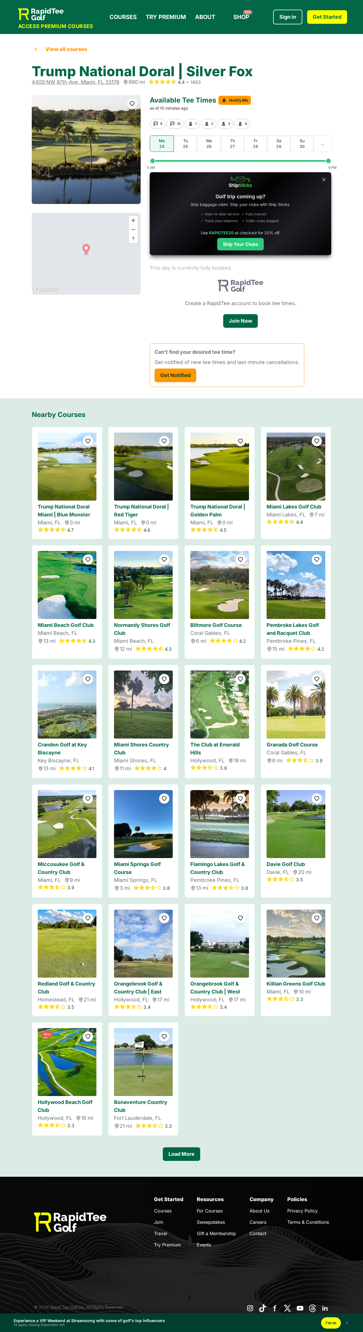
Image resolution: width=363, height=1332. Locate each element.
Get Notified (175, 375)
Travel (160, 1233)
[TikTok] (263, 1308)
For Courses (210, 1211)
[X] (288, 1308)
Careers (258, 1222)
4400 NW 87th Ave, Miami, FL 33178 (75, 82)
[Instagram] (250, 1308)
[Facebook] (275, 1308)
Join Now (240, 321)
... (322, 143)
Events (204, 1245)
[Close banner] (324, 180)
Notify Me (238, 100)
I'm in (331, 1322)
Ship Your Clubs (240, 244)
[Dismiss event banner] (346, 1322)
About (205, 17)
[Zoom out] (133, 229)
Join (158, 1222)
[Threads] (312, 1308)
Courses (123, 17)
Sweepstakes (211, 1222)
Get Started (327, 17)
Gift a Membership (216, 1233)
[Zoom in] (133, 220)
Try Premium (166, 17)
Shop (242, 15)
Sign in (287, 17)
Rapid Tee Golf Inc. (67, 1307)
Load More (181, 1154)
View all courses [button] (66, 49)
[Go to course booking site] (86, 149)
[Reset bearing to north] (133, 238)
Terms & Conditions (308, 1222)
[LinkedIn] (325, 1308)
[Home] (55, 14)
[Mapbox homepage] (45, 289)
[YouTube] (300, 1308)
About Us (259, 1211)
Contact (258, 1233)
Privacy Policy (302, 1211)
